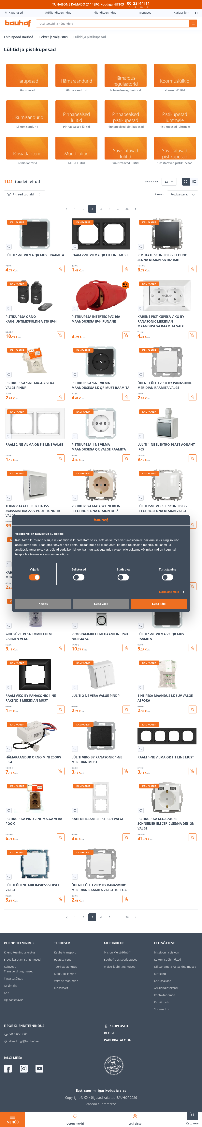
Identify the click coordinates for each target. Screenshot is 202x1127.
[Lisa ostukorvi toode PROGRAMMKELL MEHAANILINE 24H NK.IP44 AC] (126, 648)
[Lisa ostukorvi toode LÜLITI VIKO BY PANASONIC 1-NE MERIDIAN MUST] (126, 771)
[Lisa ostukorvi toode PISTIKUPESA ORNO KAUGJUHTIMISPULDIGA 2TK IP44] (61, 335)
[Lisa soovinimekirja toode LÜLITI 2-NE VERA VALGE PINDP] (75, 687)
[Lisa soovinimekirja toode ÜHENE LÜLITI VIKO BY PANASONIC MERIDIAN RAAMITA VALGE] (141, 374)
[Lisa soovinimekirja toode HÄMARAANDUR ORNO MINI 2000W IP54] (9, 749)
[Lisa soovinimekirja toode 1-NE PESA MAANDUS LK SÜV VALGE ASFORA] (141, 687)
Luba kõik (159, 603)
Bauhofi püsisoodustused (120, 959)
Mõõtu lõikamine (65, 974)
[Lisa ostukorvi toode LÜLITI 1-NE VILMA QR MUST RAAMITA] (61, 269)
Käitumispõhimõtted (167, 959)
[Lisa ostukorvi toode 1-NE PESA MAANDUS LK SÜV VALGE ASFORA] (192, 709)
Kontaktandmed (164, 995)
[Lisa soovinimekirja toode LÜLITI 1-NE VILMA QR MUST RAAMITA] (9, 247)
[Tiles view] (186, 182)
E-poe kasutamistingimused (22, 959)
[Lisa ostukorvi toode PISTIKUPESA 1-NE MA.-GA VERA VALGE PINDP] (61, 397)
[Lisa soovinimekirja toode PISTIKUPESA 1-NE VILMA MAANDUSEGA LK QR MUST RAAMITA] (75, 374)
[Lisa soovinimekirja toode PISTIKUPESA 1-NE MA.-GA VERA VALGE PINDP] (9, 374)
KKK (6, 993)
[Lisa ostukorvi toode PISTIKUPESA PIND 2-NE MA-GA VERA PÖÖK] (61, 837)
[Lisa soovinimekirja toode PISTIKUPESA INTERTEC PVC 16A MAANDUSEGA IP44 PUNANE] (75, 308)
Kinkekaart (61, 988)
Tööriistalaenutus (65, 966)
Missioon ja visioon (166, 952)
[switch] (78, 577)
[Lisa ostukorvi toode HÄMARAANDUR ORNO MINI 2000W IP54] (61, 771)
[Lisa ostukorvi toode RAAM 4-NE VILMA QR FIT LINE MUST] (192, 771)
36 (127, 209)
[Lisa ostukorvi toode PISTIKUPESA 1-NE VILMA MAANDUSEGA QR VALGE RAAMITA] (126, 458)
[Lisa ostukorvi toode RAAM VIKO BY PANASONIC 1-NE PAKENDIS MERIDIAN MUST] (61, 709)
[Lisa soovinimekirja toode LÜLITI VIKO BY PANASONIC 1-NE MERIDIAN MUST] (75, 749)
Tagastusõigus (13, 978)
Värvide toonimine (66, 981)
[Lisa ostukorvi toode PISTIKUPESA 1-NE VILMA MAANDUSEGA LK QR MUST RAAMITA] (126, 397)
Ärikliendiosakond (166, 988)
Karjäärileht (181, 12)
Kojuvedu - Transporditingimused (19, 969)
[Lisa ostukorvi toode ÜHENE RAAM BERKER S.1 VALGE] (192, 586)
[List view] (194, 182)
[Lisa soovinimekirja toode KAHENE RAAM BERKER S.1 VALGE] (75, 810)
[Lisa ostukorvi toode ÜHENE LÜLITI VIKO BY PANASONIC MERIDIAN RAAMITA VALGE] (192, 397)
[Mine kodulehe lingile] (18, 23)
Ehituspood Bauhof (19, 37)
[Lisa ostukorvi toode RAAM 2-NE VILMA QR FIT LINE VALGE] (61, 458)
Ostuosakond (162, 981)
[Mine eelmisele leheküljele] (67, 209)
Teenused (145, 12)
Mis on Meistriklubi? (117, 952)
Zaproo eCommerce (101, 1104)
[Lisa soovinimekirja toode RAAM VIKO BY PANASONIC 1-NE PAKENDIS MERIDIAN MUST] (9, 687)
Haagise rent (62, 959)
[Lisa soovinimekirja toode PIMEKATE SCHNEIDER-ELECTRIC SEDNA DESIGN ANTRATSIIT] (141, 247)
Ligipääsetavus (13, 1000)
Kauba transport (65, 952)
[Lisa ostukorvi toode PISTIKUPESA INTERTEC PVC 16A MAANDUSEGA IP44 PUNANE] (126, 335)
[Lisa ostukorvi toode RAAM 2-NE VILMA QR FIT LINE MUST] (126, 269)
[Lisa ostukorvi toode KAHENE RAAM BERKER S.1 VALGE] (126, 837)
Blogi (109, 1033)
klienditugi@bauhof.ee (24, 1041)
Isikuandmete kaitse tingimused (175, 966)
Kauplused (16, 12)
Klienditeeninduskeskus (20, 952)
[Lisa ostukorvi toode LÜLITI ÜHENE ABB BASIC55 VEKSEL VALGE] (61, 899)
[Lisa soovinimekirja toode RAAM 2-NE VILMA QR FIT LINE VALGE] (9, 436)
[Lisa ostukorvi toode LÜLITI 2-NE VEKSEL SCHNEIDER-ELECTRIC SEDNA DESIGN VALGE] (192, 525)
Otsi (193, 23)
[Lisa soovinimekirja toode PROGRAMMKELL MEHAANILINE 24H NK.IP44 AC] (75, 626)
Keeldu (43, 603)
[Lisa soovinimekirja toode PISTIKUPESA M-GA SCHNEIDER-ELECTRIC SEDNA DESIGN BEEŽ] (75, 498)
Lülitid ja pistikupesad (89, 37)
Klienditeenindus (105, 12)
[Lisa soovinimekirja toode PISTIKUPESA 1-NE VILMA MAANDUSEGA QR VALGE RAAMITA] (75, 436)
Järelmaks (10, 985)
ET (196, 12)
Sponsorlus (161, 1009)
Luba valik (101, 603)
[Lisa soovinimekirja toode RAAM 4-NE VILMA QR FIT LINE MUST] (141, 749)
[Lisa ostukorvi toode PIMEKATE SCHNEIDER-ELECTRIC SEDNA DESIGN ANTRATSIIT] (192, 269)
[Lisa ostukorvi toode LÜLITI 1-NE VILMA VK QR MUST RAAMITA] (192, 648)
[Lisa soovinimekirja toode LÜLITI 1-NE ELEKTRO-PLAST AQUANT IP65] (141, 436)
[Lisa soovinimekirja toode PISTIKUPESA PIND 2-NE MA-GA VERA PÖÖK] (9, 810)
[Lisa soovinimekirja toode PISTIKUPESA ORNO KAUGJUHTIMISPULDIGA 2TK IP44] (9, 308)
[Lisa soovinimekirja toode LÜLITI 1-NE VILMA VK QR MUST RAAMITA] (141, 626)
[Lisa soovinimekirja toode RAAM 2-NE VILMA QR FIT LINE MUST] (75, 247)
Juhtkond (160, 974)
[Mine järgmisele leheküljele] (135, 209)
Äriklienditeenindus (58, 12)
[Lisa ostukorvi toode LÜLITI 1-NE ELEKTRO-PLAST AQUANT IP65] (192, 458)
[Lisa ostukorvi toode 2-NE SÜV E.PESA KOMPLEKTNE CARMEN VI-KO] (61, 648)
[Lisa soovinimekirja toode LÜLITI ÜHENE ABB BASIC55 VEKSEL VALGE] (9, 877)
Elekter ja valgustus (53, 37)
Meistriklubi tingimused (120, 966)
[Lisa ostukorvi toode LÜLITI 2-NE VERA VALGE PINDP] (126, 709)
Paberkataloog (117, 1040)
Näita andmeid (169, 592)
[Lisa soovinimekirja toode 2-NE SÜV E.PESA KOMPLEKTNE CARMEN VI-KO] (9, 626)
